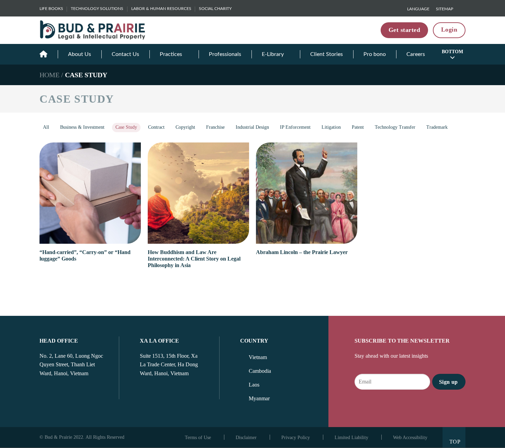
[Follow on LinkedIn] (68, 392)
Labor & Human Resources (161, 9)
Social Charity (215, 9)
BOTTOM (452, 51)
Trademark (437, 127)
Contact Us (125, 54)
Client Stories (326, 54)
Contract (156, 127)
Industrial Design (252, 127)
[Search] (462, 9)
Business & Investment (82, 127)
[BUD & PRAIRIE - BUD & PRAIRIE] (93, 30)
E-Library (273, 54)
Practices (171, 54)
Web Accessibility (410, 437)
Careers (415, 54)
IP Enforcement (295, 127)
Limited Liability (351, 437)
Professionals (225, 54)
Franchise (215, 127)
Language (418, 9)
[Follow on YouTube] (77, 392)
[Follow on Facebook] (43, 392)
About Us (79, 54)
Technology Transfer (395, 127)
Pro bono (374, 54)
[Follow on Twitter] (60, 392)
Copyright (185, 127)
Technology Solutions (97, 9)
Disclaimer (246, 437)
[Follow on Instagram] (52, 392)
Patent (358, 127)
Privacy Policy (295, 437)
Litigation (331, 127)
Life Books (51, 9)
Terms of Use (198, 437)
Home (49, 75)
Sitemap (444, 9)
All (46, 127)
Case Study (126, 127)
